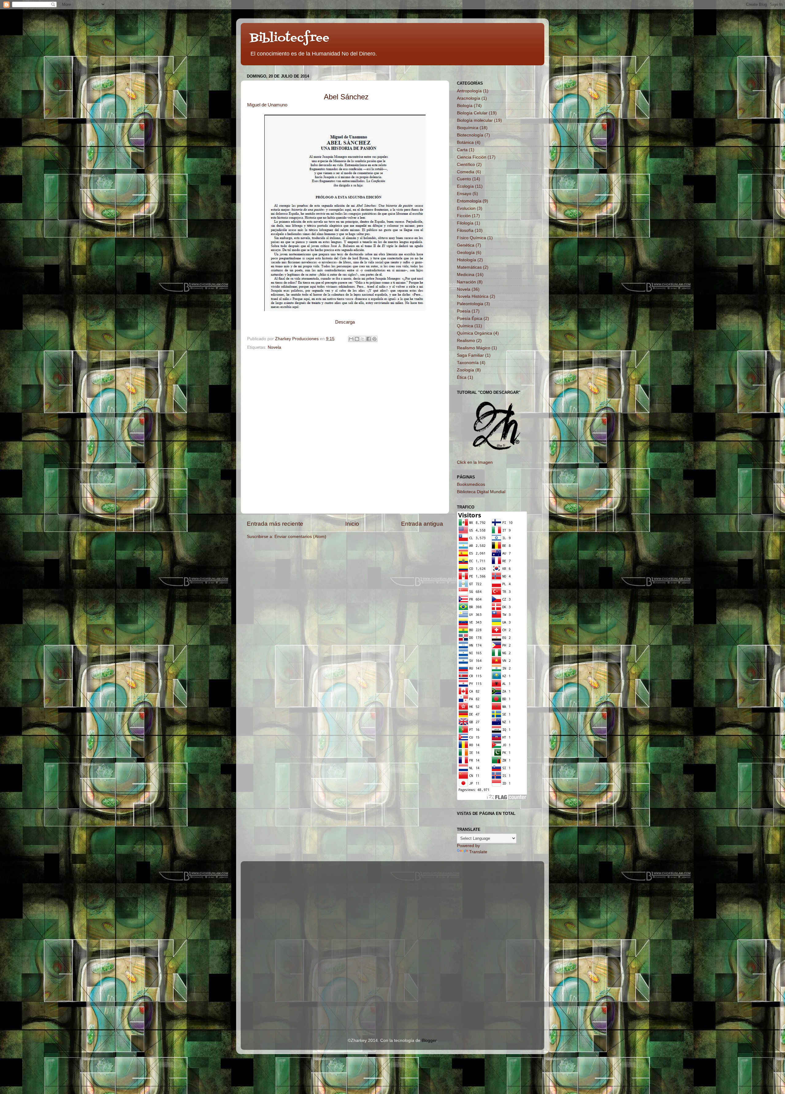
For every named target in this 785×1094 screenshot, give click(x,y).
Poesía (463, 311)
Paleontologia (470, 303)
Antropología (469, 91)
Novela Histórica (472, 296)
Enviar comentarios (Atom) (300, 536)
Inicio (352, 523)
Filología (465, 223)
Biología (465, 105)
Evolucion (466, 208)
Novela (274, 347)
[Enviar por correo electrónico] (351, 339)
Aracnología (468, 98)
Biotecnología (470, 135)
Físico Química (471, 238)
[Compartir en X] (363, 339)
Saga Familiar (470, 355)
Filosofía (465, 230)
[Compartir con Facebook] (369, 339)
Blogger (429, 1040)
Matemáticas (469, 267)
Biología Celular (472, 113)
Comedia (465, 172)
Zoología (465, 370)
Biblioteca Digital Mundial (481, 491)
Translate (478, 852)
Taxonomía (468, 362)
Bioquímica (467, 127)
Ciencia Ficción (471, 157)
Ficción (464, 215)
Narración (466, 282)
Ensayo (464, 193)
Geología (466, 252)
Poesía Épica (469, 318)
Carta (462, 150)
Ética (461, 377)
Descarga (345, 322)
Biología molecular (475, 120)
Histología (466, 260)
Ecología (465, 186)
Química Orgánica (474, 333)
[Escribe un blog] (357, 339)
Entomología (469, 201)
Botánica (465, 142)
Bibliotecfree (289, 38)
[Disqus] (345, 430)
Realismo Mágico (473, 348)
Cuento (464, 179)
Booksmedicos (471, 484)
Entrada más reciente (275, 523)
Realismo (466, 340)
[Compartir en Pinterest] (374, 339)
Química (465, 326)
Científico (466, 164)
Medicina (465, 274)
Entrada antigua (422, 523)
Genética (465, 245)
